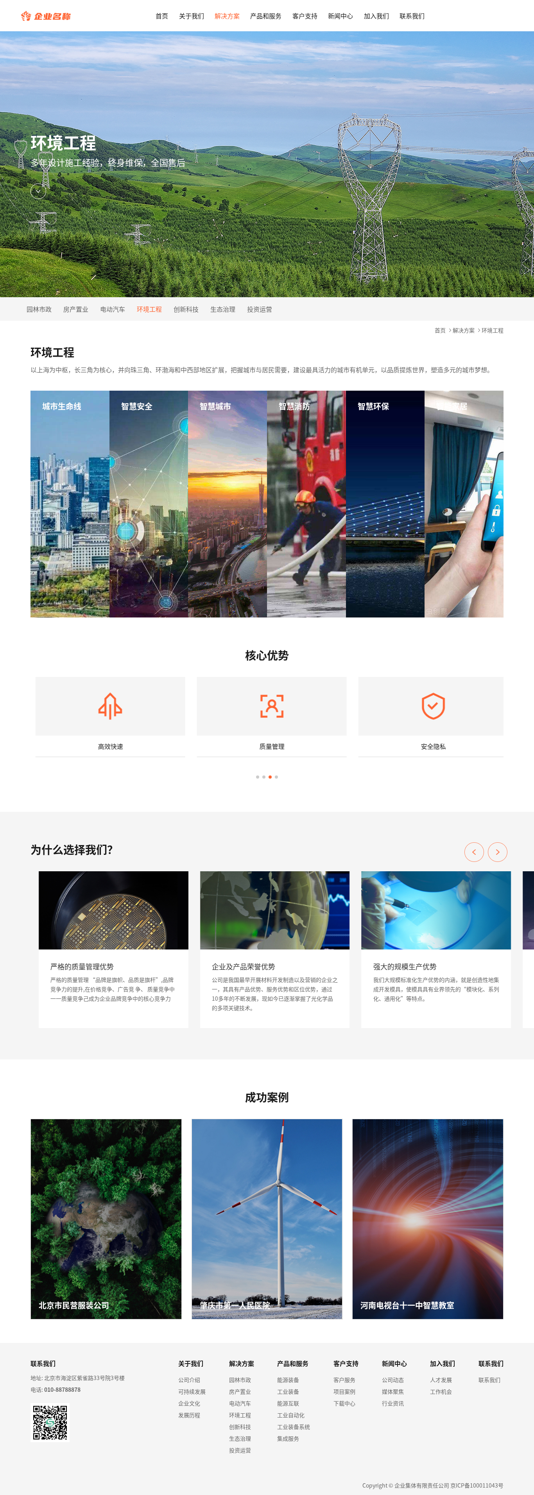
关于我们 (191, 15)
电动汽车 (112, 309)
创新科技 (186, 309)
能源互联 (288, 1403)
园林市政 (39, 309)
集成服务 (288, 1438)
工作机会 (441, 1391)
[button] (497, 852)
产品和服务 (265, 15)
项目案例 (344, 1391)
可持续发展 (192, 1391)
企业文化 (189, 1403)
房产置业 (75, 309)
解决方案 (227, 15)
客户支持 (304, 15)
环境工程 (149, 309)
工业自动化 (291, 1415)
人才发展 (441, 1380)
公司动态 (393, 1380)
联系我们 (412, 15)
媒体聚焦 (393, 1391)
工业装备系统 (293, 1426)
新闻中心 (340, 15)
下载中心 (344, 1403)
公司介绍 (189, 1380)
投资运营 (259, 309)
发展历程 (189, 1415)
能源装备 (288, 1380)
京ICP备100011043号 (477, 1485)
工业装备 (288, 1391)
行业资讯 (393, 1403)
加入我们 (376, 15)
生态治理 (222, 309)
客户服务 (344, 1380)
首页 (162, 15)
